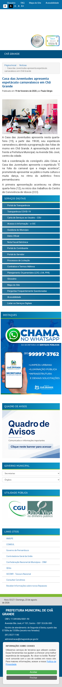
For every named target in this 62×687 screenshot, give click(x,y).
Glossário (11, 3)
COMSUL (10, 544)
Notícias (23, 65)
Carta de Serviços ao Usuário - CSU (24, 217)
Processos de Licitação (18, 260)
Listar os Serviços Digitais (19, 303)
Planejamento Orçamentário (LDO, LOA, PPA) (28, 272)
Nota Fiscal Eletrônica (17, 242)
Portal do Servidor (15, 254)
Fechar (33, 677)
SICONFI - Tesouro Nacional (18, 574)
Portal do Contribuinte (17, 248)
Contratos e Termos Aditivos (21, 266)
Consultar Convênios (15, 580)
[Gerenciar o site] (58, 600)
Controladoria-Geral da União (19, 556)
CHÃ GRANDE (12, 53)
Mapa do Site (35, 3)
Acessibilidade (52, 3)
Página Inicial (10, 65)
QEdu (8, 568)
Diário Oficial (13, 236)
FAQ (22, 3)
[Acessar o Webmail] (53, 600)
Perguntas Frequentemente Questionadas (27, 291)
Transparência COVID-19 (19, 211)
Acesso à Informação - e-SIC (21, 223)
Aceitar (33, 672)
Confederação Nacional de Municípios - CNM (26, 562)
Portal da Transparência (18, 205)
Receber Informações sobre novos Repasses (26, 586)
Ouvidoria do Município (18, 230)
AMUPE (9, 538)
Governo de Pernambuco (17, 550)
